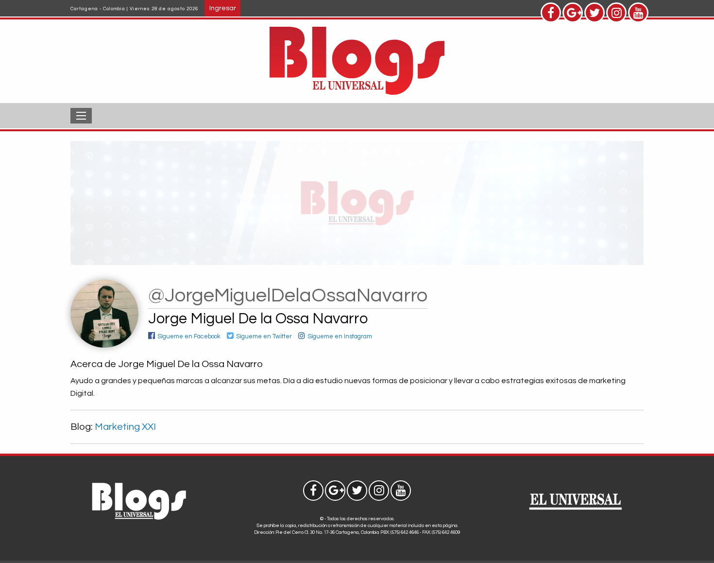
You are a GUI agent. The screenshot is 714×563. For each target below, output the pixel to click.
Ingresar (222, 8)
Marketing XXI (125, 427)
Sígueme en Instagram (339, 337)
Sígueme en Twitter (264, 337)
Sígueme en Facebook (189, 337)
